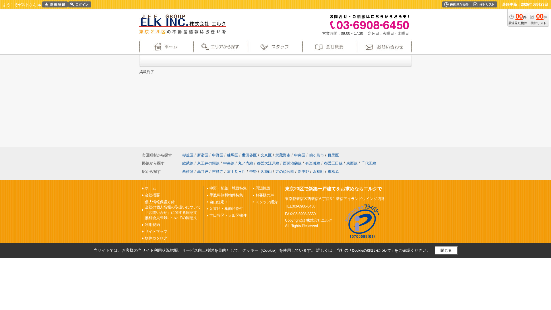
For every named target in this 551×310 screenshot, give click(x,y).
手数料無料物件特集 (226, 195)
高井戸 (202, 171)
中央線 (228, 163)
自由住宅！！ (220, 202)
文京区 (266, 155)
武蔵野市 (283, 155)
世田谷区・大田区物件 (228, 215)
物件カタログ (156, 238)
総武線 (187, 163)
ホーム (150, 188)
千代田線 (368, 163)
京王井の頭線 (208, 163)
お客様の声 (264, 195)
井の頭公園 (285, 171)
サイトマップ (156, 231)
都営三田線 (333, 163)
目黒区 (333, 155)
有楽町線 (312, 163)
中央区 (299, 155)
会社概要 (152, 195)
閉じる (446, 250)
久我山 (266, 171)
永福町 (318, 171)
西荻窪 (187, 171)
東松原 (333, 171)
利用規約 (152, 224)
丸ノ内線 (245, 163)
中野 (253, 171)
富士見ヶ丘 (236, 171)
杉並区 (187, 155)
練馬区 (232, 155)
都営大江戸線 (268, 163)
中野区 (217, 155)
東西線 (352, 163)
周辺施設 (262, 188)
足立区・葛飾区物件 (226, 208)
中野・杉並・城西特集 (228, 188)
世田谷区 (249, 155)
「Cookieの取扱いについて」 (371, 251)
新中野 (303, 171)
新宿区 (202, 155)
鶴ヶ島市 (316, 155)
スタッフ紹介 (266, 202)
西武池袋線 (292, 163)
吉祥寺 (217, 171)
